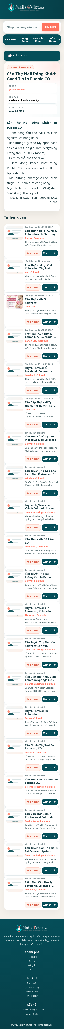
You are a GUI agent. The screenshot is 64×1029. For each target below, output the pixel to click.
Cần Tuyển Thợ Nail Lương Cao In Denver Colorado (39, 577)
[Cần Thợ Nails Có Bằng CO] (14, 542)
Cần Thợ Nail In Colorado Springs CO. (41, 781)
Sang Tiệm (25, 40)
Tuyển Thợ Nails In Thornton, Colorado (38, 609)
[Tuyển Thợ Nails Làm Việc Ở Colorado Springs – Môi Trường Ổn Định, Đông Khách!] (14, 507)
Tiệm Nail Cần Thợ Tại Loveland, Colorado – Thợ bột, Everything (39, 886)
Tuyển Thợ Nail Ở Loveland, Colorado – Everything (38, 371)
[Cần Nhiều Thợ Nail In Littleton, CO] (14, 747)
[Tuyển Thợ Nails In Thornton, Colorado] (14, 610)
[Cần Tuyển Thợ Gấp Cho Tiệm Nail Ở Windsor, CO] (14, 473)
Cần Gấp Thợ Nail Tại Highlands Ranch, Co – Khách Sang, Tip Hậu (39, 405)
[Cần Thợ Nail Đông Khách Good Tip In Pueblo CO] (26, 7)
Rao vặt (32, 961)
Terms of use (32, 991)
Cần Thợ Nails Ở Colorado (35, 300)
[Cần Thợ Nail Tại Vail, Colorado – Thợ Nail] (14, 267)
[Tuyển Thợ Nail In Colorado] (14, 713)
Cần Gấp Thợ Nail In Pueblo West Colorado (39, 815)
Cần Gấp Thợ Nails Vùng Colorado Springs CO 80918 (41, 680)
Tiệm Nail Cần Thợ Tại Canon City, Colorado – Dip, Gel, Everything (39, 337)
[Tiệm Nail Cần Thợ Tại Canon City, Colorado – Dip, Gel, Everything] (14, 336)
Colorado (23, 100)
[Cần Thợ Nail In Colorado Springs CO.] (14, 782)
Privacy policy (32, 996)
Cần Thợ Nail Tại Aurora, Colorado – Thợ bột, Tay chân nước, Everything (41, 234)
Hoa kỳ (35, 100)
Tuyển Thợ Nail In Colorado (36, 712)
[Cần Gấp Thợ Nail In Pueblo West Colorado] (14, 816)
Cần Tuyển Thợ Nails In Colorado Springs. (40, 643)
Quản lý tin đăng (32, 987)
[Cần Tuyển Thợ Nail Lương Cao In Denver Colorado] (14, 576)
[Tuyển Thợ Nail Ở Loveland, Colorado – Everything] (14, 370)
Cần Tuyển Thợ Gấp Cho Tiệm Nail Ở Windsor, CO (41, 472)
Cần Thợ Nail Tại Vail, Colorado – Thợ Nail (39, 266)
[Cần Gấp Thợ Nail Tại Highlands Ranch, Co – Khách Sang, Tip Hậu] (14, 404)
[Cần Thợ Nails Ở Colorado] (14, 302)
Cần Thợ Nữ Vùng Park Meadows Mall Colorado (40, 438)
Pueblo (13, 100)
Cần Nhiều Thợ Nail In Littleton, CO (39, 746)
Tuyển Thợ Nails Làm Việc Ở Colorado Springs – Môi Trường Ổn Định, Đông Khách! (40, 510)
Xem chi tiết (49, 253)
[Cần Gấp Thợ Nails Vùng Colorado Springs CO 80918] (14, 679)
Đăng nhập (32, 983)
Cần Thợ (10, 39)
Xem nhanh (33, 253)
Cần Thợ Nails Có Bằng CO (40, 541)
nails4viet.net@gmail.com (32, 1009)
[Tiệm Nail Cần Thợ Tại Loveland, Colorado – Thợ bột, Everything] (14, 885)
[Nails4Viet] (32, 928)
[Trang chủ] (9, 56)
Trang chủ (32, 956)
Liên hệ (32, 969)
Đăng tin (32, 965)
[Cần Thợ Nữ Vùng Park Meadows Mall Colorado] (14, 439)
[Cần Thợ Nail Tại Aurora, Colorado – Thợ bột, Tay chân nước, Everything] (14, 233)
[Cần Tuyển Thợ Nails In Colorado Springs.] (14, 645)
